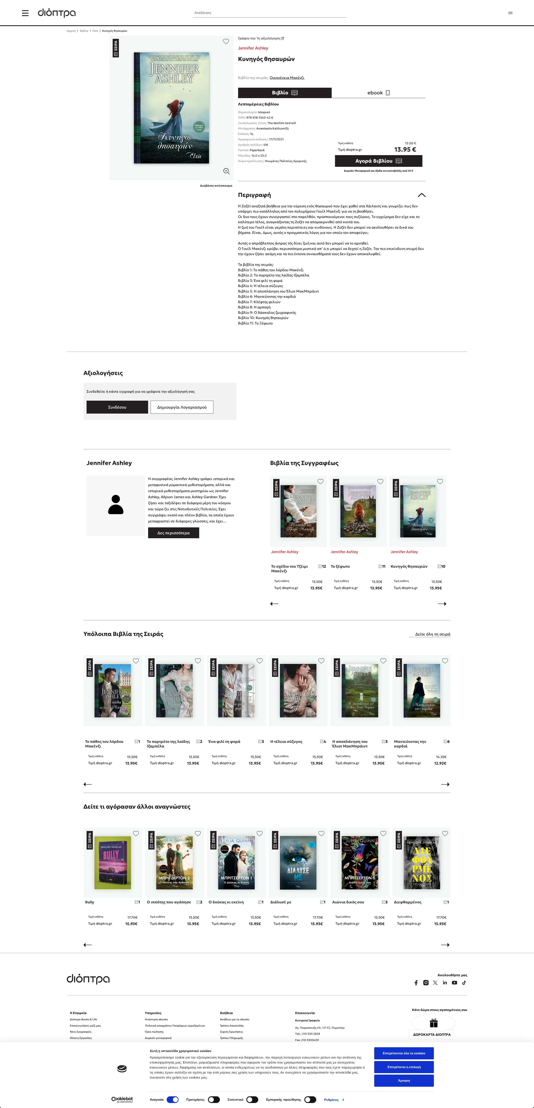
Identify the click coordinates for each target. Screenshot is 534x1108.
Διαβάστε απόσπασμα (216, 185)
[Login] (502, 13)
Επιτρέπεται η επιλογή (404, 1067)
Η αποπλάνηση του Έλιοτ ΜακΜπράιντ (350, 743)
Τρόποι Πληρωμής (231, 1038)
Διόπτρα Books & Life (83, 1019)
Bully (89, 902)
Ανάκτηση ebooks (156, 1019)
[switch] (214, 1099)
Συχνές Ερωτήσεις (231, 1031)
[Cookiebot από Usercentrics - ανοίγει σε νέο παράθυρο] (122, 1100)
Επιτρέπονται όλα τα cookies (404, 1053)
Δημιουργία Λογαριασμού (182, 407)
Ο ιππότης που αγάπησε (169, 902)
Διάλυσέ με (280, 902)
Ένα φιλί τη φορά (224, 741)
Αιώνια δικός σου (348, 902)
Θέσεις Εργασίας (81, 1038)
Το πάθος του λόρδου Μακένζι (104, 743)
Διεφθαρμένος (407, 902)
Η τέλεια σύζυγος (286, 741)
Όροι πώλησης (154, 1031)
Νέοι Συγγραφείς (80, 1031)
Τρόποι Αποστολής (232, 1025)
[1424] (172, 108)
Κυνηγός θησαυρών (409, 566)
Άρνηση (404, 1080)
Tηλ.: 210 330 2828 (307, 1034)
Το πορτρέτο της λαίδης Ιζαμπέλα (168, 743)
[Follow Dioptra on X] (435, 983)
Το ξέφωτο (340, 566)
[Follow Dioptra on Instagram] (426, 983)
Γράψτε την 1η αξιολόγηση (259, 38)
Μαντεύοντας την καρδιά (410, 743)
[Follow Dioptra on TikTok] (464, 983)
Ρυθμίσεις (331, 1100)
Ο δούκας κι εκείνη (226, 902)
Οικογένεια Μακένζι (287, 77)
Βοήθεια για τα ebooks (234, 1019)
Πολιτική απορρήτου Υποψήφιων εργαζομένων (175, 1025)
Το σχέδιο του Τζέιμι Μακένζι (289, 568)
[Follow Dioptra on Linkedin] (445, 983)
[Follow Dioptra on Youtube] (454, 983)
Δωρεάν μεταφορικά (158, 1038)
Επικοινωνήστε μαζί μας (85, 1025)
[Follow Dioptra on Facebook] (416, 983)
